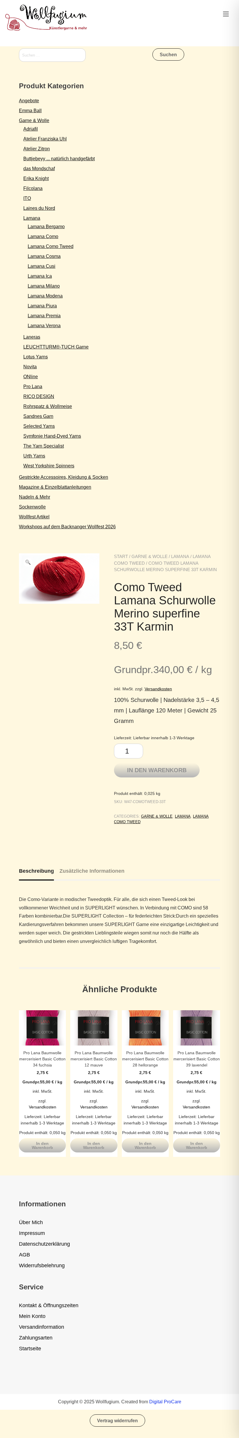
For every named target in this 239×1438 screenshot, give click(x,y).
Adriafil (30, 128)
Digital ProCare (165, 1401)
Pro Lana (32, 386)
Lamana (180, 556)
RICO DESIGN (38, 396)
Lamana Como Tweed (50, 246)
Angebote (29, 100)
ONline (30, 376)
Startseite (30, 1348)
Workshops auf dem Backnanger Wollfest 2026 (67, 526)
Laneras (31, 337)
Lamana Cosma (44, 256)
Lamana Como (43, 236)
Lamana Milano (44, 286)
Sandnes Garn (38, 416)
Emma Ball (30, 110)
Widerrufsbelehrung (42, 1265)
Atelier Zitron (36, 148)
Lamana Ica (40, 276)
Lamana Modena (45, 295)
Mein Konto (32, 1316)
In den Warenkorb (157, 770)
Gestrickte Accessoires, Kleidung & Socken (63, 477)
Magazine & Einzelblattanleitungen (55, 487)
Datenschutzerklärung (44, 1244)
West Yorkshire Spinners (48, 465)
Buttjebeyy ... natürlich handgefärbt (59, 158)
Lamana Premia (44, 315)
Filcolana (33, 188)
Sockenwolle (32, 506)
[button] (28, 562)
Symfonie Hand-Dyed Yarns (52, 436)
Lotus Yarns (35, 356)
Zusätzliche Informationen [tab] (91, 871)
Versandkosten (158, 689)
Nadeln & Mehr (34, 496)
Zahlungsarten (35, 1338)
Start (121, 556)
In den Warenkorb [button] (42, 1145)
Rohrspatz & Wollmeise (47, 406)
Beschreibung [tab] (36, 871)
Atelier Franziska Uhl (45, 138)
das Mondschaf (39, 168)
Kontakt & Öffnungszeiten (48, 1305)
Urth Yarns (34, 455)
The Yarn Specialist (43, 445)
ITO (27, 198)
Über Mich (31, 1222)
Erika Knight (36, 178)
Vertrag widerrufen (117, 1420)
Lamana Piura (42, 305)
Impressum (32, 1233)
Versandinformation (41, 1327)
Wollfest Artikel (34, 516)
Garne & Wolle (149, 556)
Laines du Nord (39, 208)
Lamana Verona (44, 325)
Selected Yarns (39, 426)
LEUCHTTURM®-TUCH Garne (56, 346)
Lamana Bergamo (46, 226)
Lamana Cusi (41, 266)
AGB (24, 1255)
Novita (30, 366)
